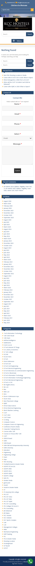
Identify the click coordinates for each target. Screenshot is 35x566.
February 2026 (8, 206)
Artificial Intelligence (10, 340)
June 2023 (7, 252)
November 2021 (9, 297)
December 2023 (8, 243)
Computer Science (9, 422)
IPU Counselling (8, 508)
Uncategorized (8, 543)
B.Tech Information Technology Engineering (17, 378)
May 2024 (7, 236)
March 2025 (7, 227)
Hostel (6, 485)
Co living (6, 420)
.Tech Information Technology (13, 333)
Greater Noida (8, 480)
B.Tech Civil (7, 364)
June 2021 (7, 308)
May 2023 (7, 255)
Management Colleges (10, 527)
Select (17, 134)
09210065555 (11, 2)
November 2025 (9, 213)
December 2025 (8, 210)
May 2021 (7, 311)
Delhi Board (7, 443)
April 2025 (7, 224)
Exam (5, 457)
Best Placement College (11, 401)
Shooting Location (9, 541)
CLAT (5, 413)
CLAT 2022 (7, 415)
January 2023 (8, 264)
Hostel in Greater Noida (11, 487)
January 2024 (8, 241)
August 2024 (7, 229)
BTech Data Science (10, 406)
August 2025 (7, 220)
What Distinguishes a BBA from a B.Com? (16, 80)
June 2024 (7, 234)
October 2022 (8, 271)
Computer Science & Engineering (14, 424)
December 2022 (8, 266)
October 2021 (8, 299)
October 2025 (8, 215)
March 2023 (7, 259)
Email (18, 114)
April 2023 (7, 257)
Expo (5, 459)
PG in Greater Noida (10, 539)
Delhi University (8, 448)
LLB (5, 525)
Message (17, 144)
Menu (19, 41)
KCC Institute (8, 518)
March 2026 (7, 203)
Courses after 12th (9, 431)
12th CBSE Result (9, 336)
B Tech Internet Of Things (11, 347)
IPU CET (6, 494)
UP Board (7, 546)
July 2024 (6, 231)
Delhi (5, 441)
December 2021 (8, 294)
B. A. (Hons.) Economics (11, 350)
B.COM (6, 354)
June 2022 (7, 280)
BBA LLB (6, 392)
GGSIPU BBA (8, 469)
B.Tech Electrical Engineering (12, 368)
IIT (4, 490)
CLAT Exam (7, 417)
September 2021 (9, 301)
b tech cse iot (8, 345)
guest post (7, 483)
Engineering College (10, 455)
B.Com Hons (7, 357)
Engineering (7, 452)
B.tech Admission (9, 361)
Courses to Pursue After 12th (12, 434)
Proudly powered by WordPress (12, 562)
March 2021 (7, 315)
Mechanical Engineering (11, 532)
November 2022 (9, 269)
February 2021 (8, 318)
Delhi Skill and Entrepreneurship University (16, 445)
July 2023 (6, 250)
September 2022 (9, 273)
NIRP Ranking (8, 534)
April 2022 (7, 285)
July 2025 (6, 222)
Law (5, 522)
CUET (5, 436)
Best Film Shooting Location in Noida (15, 75)
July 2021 (6, 306)
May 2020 (7, 322)
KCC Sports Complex (10, 520)
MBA (5, 529)
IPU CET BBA (8, 499)
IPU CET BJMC (8, 501)
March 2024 (7, 238)
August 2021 (7, 304)
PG (5, 536)
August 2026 (7, 201)
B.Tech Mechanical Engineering (13, 380)
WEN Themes (18, 564)
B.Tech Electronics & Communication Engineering (19, 371)
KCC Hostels (7, 515)
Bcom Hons (7, 399)
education (7, 450)
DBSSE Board (8, 438)
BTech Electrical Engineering (12, 408)
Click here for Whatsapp (19, 5)
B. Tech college (8, 352)
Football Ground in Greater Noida (14, 464)
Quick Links (6, 10)
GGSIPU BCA (7, 471)
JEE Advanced (8, 511)
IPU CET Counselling (10, 504)
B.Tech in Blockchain (10, 373)
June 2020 (7, 320)
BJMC (5, 403)
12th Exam (7, 338)
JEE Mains (7, 513)
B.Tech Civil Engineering (11, 366)
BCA (5, 394)
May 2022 (7, 283)
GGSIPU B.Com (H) (9, 466)
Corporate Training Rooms (12, 429)
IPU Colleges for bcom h (11, 506)
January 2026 (8, 208)
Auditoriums (7, 343)
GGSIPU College (8, 476)
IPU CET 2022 (8, 497)
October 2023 (8, 245)
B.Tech (6, 359)
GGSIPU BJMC (8, 473)
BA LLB (6, 387)
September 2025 (9, 217)
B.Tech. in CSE (8, 382)
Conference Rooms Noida (12, 427)
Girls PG (6, 478)
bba (5, 389)
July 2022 (6, 278)
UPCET (6, 548)
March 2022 (7, 287)
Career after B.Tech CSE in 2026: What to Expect (18, 77)
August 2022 (7, 276)
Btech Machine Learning (11, 410)
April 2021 (7, 313)
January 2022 (8, 292)
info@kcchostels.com (23, 2)
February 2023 (8, 262)
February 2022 (8, 290)
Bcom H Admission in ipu (11, 396)
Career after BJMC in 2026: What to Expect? (17, 86)
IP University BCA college (11, 492)
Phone (17, 124)
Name (17, 104)
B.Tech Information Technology (13, 375)
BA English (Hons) (9, 385)
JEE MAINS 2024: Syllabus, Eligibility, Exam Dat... (18, 186)
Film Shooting (8, 462)
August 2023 (7, 248)
